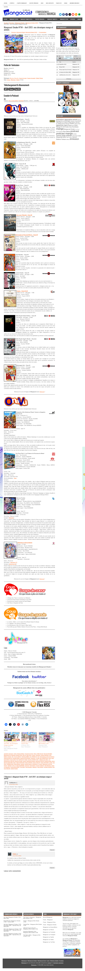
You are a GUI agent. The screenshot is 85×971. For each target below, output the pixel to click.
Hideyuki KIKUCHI (8, 758)
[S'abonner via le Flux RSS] (40, 706)
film (12, 756)
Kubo (37, 759)
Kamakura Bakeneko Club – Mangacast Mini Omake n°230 (30, 932)
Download (21, 100)
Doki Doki (59, 122)
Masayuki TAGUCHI (40, 761)
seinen (59, 136)
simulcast (27, 765)
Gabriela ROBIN (25, 756)
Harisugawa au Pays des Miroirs (47, 756)
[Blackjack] (68, 98)
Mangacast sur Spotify (48, 937)
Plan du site (59, 3)
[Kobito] (69, 91)
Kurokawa (75, 127)
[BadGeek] (26, 696)
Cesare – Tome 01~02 (22, 291)
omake (50, 762)
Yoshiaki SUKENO (48, 767)
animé (15, 753)
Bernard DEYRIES (48, 753)
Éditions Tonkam (7, 756)
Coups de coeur (22, 78)
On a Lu (12, 78)
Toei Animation (28, 767)
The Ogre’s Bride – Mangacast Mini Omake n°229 (31, 935)
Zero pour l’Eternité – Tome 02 (24, 215)
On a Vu (16, 78)
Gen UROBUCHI (33, 756)
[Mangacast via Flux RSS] (17, 90)
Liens (42, 3)
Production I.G (35, 764)
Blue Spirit (29, 755)
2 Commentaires (42, 32)
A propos (61, 960)
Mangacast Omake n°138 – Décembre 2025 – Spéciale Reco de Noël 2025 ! (13, 925)
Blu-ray (24, 755)
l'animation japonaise (58, 962)
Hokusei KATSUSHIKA (25, 758)
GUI (38, 756)
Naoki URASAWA (45, 762)
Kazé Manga (7, 759)
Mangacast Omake (19, 23)
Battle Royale (40, 753)
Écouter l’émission (40, 19)
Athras (8, 80)
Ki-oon (63, 127)
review (40, 764)
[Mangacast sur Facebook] (20, 679)
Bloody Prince (19, 755)
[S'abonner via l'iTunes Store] (18, 706)
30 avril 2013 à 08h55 (17, 855)
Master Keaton (48, 761)
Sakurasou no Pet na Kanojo (25, 542)
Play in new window (13, 100)
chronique (38, 755)
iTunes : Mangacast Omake (49, 924)
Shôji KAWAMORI (20, 765)
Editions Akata (67, 122)
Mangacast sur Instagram (49, 934)
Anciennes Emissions (75, 3)
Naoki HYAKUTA (36, 762)
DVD (50, 755)
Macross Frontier (18, 761)
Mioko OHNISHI (28, 762)
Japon (66, 125)
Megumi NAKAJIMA (8, 762)
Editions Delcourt (75, 122)
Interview (73, 19)
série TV (14, 765)
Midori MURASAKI (20, 762)
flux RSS (66, 943)
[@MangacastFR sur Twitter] (39, 679)
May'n (53, 761)
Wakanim (34, 767)
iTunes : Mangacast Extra (49, 922)
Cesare (33, 755)
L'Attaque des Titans (43, 759)
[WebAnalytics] (42, 970)
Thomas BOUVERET (15, 767)
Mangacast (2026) (14, 19)
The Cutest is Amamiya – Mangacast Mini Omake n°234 (32, 918)
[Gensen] (72, 112)
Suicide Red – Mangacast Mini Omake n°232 (32, 925)
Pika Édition (66, 131)
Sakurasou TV (13, 562)
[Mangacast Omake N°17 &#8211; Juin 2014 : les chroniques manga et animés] (12, 736)
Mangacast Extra (64, 19)
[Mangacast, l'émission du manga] (72, 956)
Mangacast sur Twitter (48, 939)
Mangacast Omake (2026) (27, 19)
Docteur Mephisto (45, 755)
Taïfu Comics (69, 137)
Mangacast (24, 960)
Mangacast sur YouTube (49, 942)
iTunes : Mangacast (48, 919)
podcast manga (28, 764)
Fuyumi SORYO (17, 756)
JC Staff (37, 758)
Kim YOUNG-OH (20, 759)
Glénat (59, 123)
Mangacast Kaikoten (52, 19)
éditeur (67, 139)
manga (24, 761)
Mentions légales (54, 960)
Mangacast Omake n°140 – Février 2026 (12, 921)
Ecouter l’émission (34, 3)
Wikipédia (11, 517)
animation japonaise (8, 753)
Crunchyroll (78, 121)
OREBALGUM (10, 764)
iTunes (72, 123)
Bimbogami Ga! (7, 755)
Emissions (11, 23)
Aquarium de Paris (29, 753)
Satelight (10, 765)
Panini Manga (17, 764)
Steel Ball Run (47, 765)
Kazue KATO (13, 759)
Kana (50, 758)
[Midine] (75, 98)
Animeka (79, 19)
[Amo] (75, 105)
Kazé (15, 478)
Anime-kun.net (12, 564)
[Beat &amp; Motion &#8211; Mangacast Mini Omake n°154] (46, 736)
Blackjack (13, 80)
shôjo (64, 136)
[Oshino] (68, 105)
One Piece (77, 129)
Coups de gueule (31, 78)
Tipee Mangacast (61, 27)
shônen (69, 136)
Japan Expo (77, 123)
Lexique (65, 3)
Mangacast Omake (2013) (32, 23)
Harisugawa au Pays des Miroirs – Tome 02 (27, 235)
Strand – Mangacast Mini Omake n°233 (31, 921)
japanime (33, 758)
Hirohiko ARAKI (16, 758)
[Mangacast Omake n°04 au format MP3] (6, 90)
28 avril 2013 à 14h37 (13, 784)
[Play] (5, 99)
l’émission (42, 391)
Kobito (17, 80)
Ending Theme (39, 78)
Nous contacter (50, 3)
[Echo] (65, 112)
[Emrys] (61, 105)
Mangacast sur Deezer (48, 929)
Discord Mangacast (47, 917)
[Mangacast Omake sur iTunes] (11, 90)
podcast (22, 764)
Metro (14, 762)
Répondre (52, 849)
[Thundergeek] (61, 98)
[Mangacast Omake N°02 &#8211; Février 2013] (29, 736)
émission (74, 139)
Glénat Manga (65, 123)
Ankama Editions (20, 753)
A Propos (12, 3)
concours (72, 121)
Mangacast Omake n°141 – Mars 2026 (13, 918)
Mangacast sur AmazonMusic (50, 927)
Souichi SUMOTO (40, 765)
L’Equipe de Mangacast (22, 3)
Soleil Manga (33, 765)
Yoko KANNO (40, 767)
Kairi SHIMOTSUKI (44, 758)
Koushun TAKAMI (32, 759)
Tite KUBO (22, 767)
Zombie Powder (14, 768)
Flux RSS (6, 7)
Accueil (5, 3)
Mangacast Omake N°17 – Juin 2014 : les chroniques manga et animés (11, 743)
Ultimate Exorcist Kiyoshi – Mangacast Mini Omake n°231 (30, 928)
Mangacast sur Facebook (49, 932)
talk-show (63, 137)
